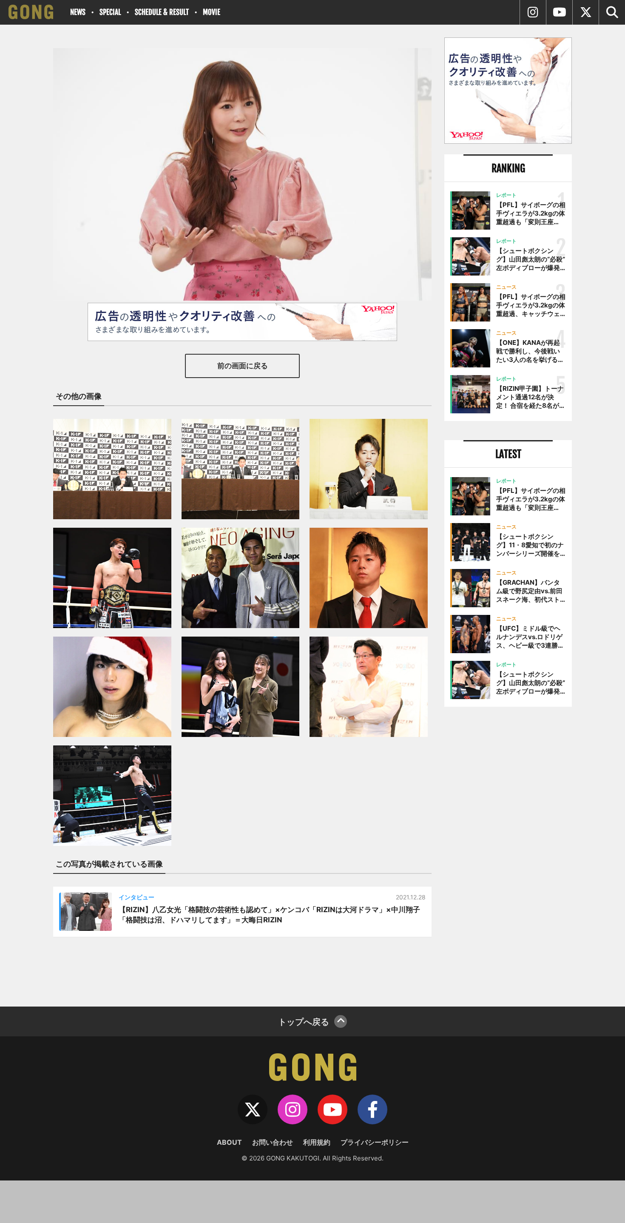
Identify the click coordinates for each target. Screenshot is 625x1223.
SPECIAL (110, 12)
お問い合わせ (272, 1142)
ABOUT (229, 1142)
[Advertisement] (508, 853)
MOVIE (211, 12)
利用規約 (316, 1142)
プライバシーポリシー (375, 1142)
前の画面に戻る (242, 365)
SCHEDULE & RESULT (162, 12)
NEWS (77, 12)
